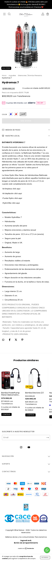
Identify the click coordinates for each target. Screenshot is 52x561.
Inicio (4, 75)
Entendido (45, 557)
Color (4, 114)
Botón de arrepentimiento (26, 543)
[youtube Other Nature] (28, 447)
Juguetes (12, 75)
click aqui (17, 189)
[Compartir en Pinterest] (22, 339)
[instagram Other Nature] (21, 447)
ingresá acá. (26, 540)
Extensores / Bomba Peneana (30, 75)
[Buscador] (9, 14)
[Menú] (4, 14)
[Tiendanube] (26, 548)
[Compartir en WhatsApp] (3, 339)
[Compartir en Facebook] (9, 339)
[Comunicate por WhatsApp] (47, 550)
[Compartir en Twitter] (16, 339)
